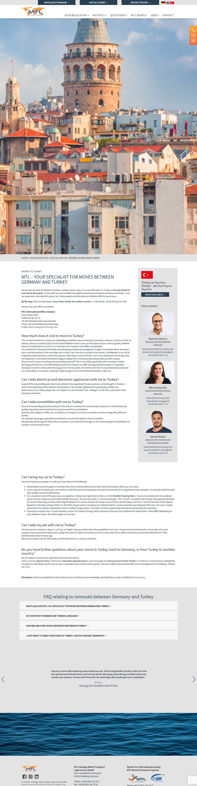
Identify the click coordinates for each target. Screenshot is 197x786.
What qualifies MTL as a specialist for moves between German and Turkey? (68, 606)
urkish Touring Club (124, 495)
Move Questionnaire (55, 2)
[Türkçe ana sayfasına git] (172, 2)
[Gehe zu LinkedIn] (36, 775)
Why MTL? (98, 15)
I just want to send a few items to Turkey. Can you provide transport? (66, 635)
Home (24, 257)
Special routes (58, 257)
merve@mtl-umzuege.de (157, 400)
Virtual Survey (97, 2)
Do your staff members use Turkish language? (52, 615)
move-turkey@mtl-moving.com (43, 326)
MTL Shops (138, 15)
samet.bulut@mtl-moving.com (157, 446)
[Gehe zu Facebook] (24, 775)
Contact (168, 15)
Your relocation (75, 15)
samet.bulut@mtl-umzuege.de (158, 449)
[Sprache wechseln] (163, 2)
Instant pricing (139, 2)
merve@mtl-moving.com (158, 397)
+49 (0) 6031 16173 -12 (158, 355)
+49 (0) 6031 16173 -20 (158, 452)
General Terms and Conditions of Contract (37, 784)
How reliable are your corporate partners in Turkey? (56, 625)
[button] (194, 679)
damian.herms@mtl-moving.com (157, 348)
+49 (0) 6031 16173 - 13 (158, 403)
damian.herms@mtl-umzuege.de (157, 351)
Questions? (118, 15)
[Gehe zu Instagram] (30, 775)
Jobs (153, 15)
